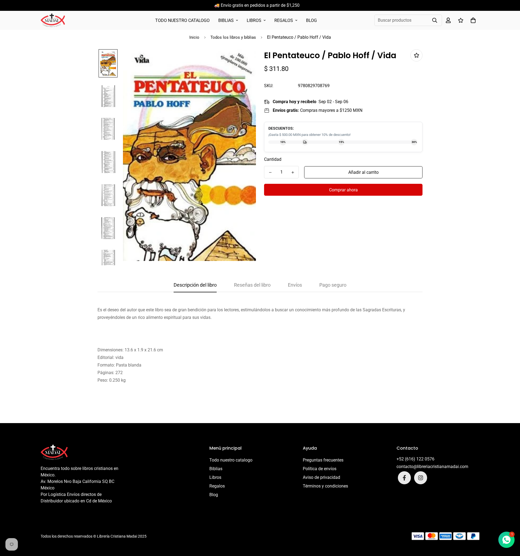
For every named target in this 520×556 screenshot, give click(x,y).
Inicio (194, 37)
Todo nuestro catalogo (182, 20)
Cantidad (272, 159)
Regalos (283, 20)
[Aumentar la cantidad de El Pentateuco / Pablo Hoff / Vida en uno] (292, 172)
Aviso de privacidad (321, 477)
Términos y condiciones (325, 486)
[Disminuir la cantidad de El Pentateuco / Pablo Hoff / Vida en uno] (270, 172)
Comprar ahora (343, 189)
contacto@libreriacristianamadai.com (432, 466)
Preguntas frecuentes (323, 460)
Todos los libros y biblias (233, 37)
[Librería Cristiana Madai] (53, 20)
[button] (472, 20)
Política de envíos (319, 468)
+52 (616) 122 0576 (415, 459)
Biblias (226, 20)
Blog (311, 20)
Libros (254, 20)
